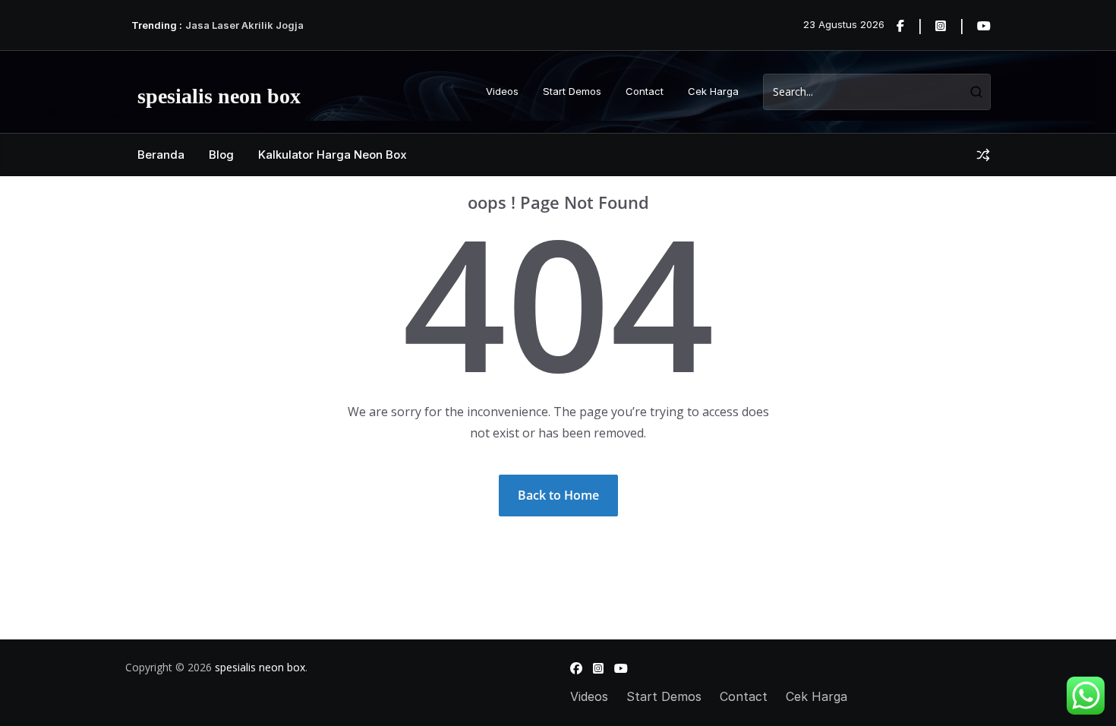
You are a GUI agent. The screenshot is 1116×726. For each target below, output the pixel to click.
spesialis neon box (219, 96)
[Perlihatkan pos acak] (983, 155)
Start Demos (572, 91)
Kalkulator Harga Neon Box (332, 154)
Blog (221, 154)
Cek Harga (713, 91)
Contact (645, 91)
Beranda (160, 154)
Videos (502, 91)
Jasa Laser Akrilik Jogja (244, 25)
